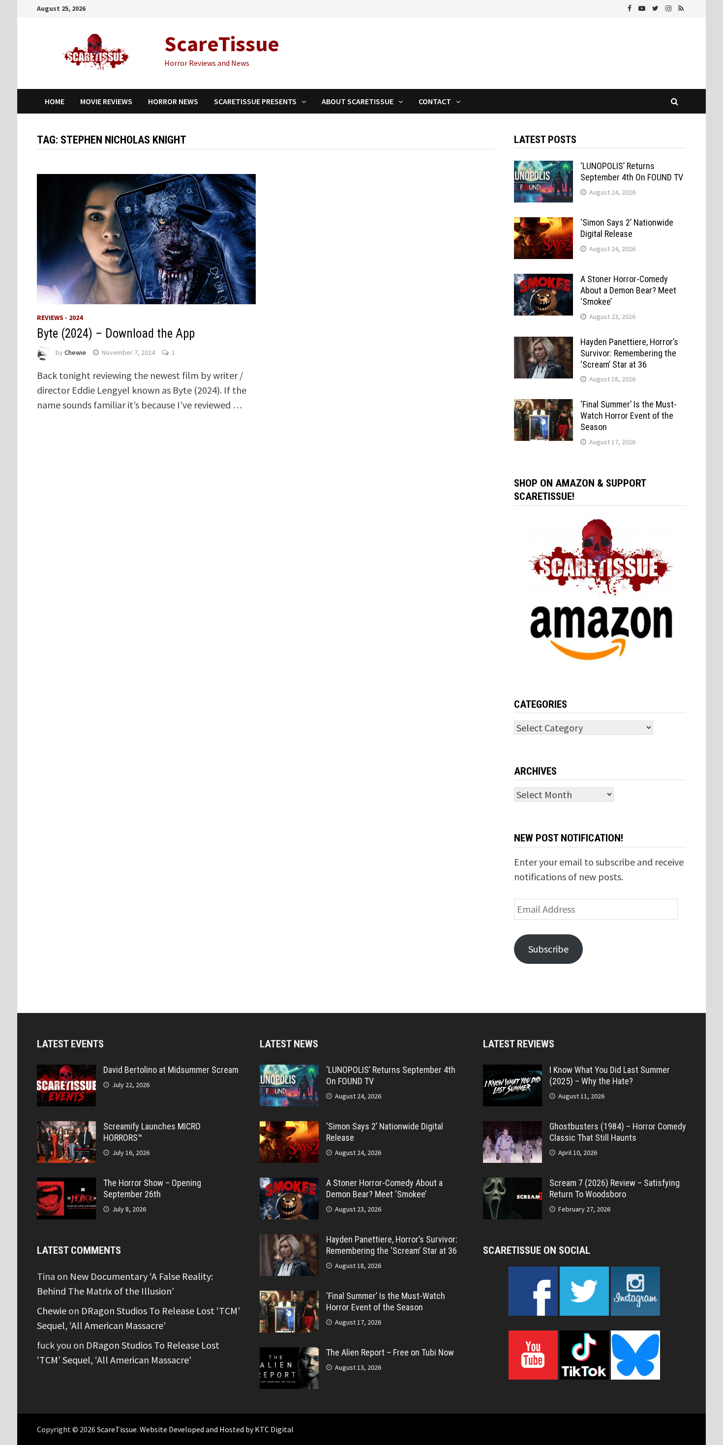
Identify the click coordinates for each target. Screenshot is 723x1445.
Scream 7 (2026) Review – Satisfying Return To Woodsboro (614, 1188)
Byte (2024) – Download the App (116, 333)
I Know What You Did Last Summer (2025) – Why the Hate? (609, 1075)
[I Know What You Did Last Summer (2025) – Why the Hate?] (512, 1072)
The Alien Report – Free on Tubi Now (390, 1352)
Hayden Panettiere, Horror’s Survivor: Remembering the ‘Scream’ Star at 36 (629, 353)
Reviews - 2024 (60, 317)
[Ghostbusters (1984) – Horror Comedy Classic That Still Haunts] (512, 1128)
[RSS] (681, 7)
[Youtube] (643, 7)
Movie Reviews (106, 101)
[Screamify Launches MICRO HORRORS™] (66, 1128)
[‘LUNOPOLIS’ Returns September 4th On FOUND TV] (543, 168)
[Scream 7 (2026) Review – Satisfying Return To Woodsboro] (512, 1185)
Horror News (173, 101)
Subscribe (548, 949)
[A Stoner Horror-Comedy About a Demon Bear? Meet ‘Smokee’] (543, 281)
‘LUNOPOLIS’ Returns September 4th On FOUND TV (631, 171)
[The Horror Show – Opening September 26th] (66, 1185)
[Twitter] (656, 7)
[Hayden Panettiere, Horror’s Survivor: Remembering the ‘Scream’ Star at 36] (543, 344)
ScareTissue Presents (255, 101)
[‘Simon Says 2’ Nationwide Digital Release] (543, 224)
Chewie (75, 352)
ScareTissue (221, 43)
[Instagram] (669, 7)
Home (54, 101)
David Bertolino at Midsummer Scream (171, 1070)
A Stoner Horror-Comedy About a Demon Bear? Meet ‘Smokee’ (628, 290)
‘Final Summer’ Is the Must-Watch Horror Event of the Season (628, 415)
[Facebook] (630, 7)
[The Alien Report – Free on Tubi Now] (289, 1354)
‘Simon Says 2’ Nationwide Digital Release (626, 228)
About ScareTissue (357, 101)
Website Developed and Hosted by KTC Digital (217, 1429)
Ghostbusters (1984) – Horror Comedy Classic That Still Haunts (617, 1132)
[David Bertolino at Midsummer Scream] (66, 1072)
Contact (435, 101)
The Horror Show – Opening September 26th (152, 1188)
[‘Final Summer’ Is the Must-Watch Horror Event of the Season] (543, 406)
